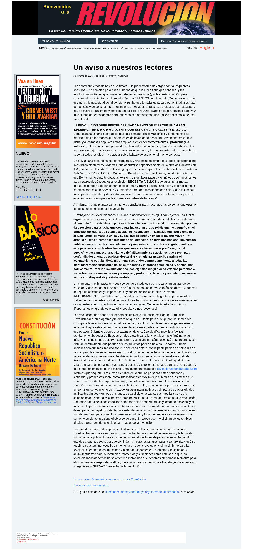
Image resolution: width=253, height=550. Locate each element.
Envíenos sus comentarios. (91, 485)
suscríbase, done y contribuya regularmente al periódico (142, 492)
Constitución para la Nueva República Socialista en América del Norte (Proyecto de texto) (36, 400)
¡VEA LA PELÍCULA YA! (29, 197)
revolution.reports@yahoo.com (177, 368)
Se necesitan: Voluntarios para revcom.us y (109, 479)
